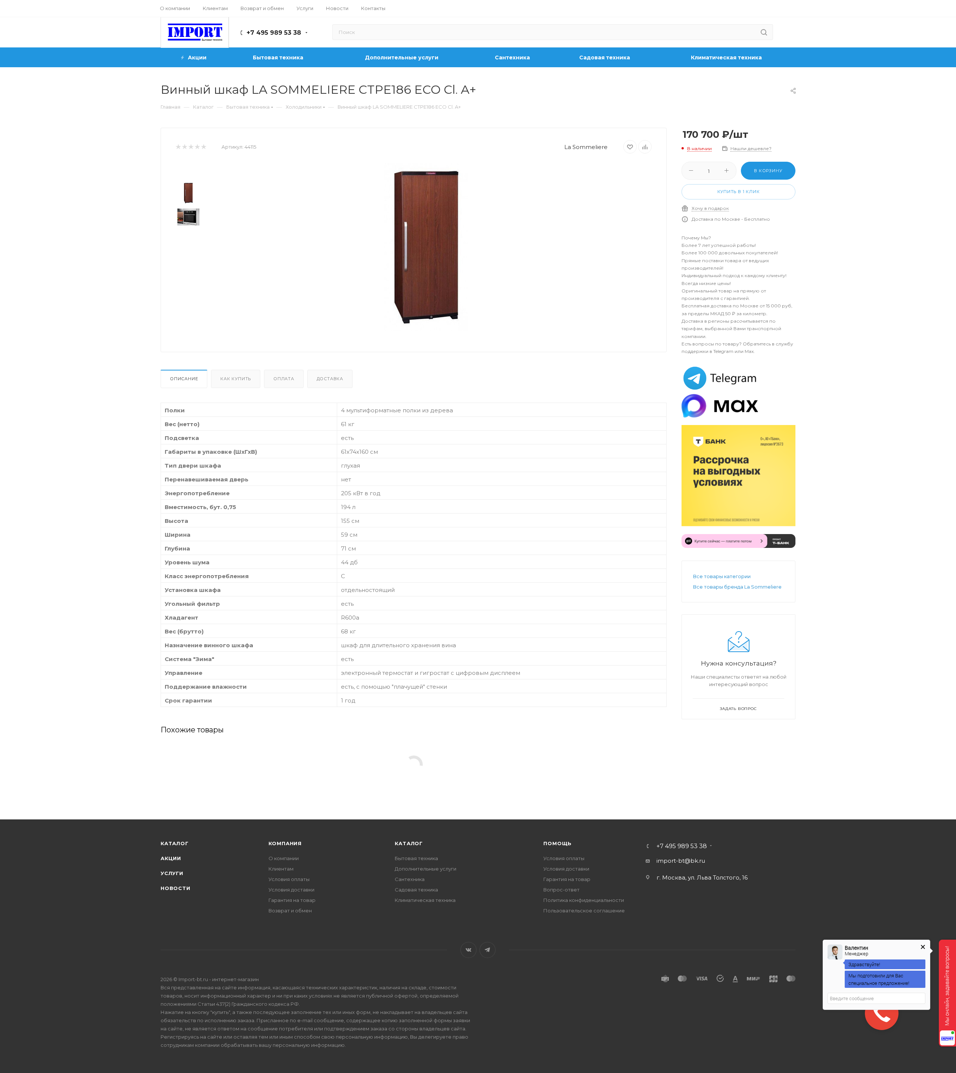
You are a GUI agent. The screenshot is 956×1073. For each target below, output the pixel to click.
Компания (285, 843)
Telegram (487, 950)
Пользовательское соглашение (584, 911)
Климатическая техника (425, 900)
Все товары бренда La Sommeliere (737, 587)
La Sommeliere (586, 147)
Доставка (330, 378)
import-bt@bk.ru (681, 860)
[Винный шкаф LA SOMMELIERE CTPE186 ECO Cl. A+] (426, 247)
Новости (175, 888)
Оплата (283, 378)
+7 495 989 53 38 (273, 32)
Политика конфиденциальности (583, 900)
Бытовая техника (416, 858)
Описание (184, 378)
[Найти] (764, 32)
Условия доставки (291, 890)
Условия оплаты (289, 879)
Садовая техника (416, 890)
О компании (284, 858)
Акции (171, 858)
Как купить (235, 378)
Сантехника (410, 879)
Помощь (557, 843)
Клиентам (281, 869)
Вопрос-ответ (561, 890)
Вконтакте (468, 950)
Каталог (175, 843)
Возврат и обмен (290, 911)
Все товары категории (722, 576)
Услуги (172, 873)
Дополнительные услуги (425, 869)
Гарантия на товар (292, 900)
